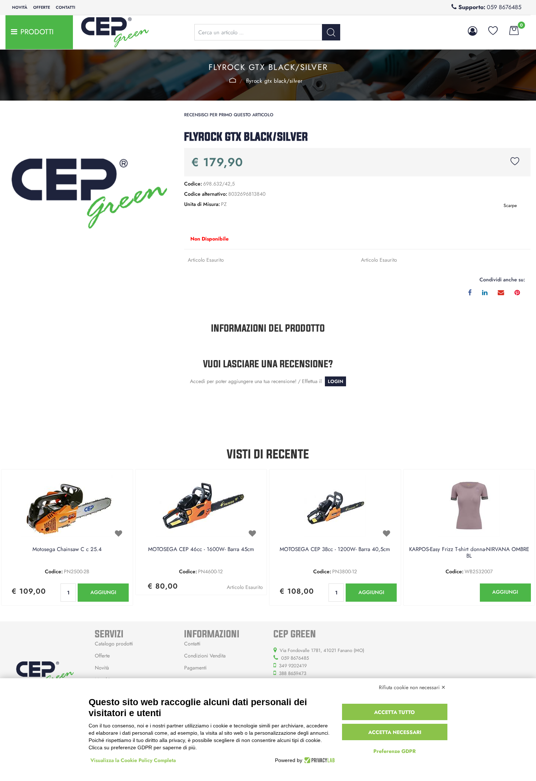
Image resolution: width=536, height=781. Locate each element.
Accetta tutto (394, 712)
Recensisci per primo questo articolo (228, 115)
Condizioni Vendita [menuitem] (205, 655)
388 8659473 (292, 673)
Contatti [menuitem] (65, 7)
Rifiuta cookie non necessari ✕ (412, 687)
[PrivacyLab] (318, 760)
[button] (331, 32)
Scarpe (233, 80)
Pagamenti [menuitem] (195, 667)
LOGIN (335, 381)
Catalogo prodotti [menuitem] (114, 643)
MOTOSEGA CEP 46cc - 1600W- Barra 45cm (201, 549)
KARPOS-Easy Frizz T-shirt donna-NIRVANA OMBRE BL (469, 553)
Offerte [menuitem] (41, 7)
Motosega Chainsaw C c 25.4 (67, 549)
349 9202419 (293, 665)
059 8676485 (504, 7)
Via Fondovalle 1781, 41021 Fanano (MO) (322, 650)
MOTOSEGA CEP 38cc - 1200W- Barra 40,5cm (335, 549)
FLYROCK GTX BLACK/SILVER (274, 81)
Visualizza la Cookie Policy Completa (133, 760)
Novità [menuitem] (19, 7)
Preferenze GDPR (394, 751)
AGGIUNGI (103, 592)
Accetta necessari (394, 732)
